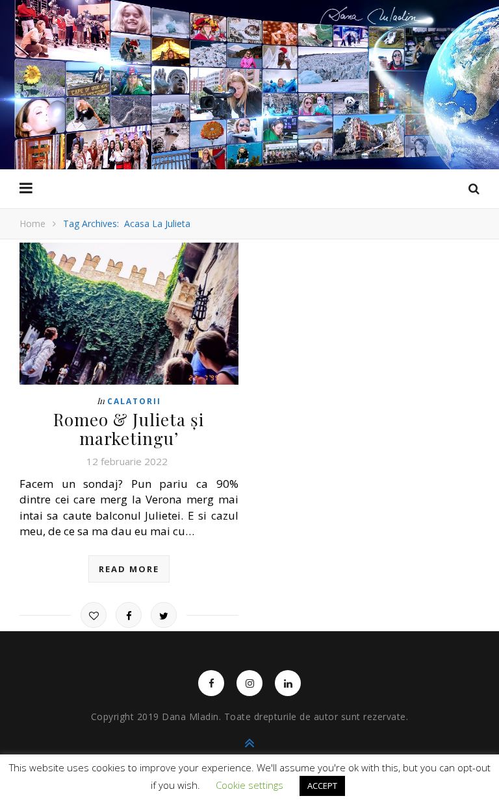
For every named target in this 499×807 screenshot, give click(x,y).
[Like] (94, 615)
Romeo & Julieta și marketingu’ (128, 429)
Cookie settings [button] (249, 784)
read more (129, 569)
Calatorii (134, 401)
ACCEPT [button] (322, 785)
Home (32, 223)
